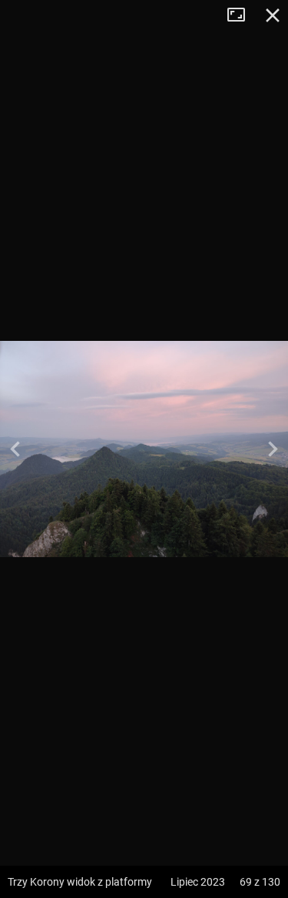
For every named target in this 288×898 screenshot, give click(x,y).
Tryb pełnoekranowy (242, 15)
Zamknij (272, 15)
